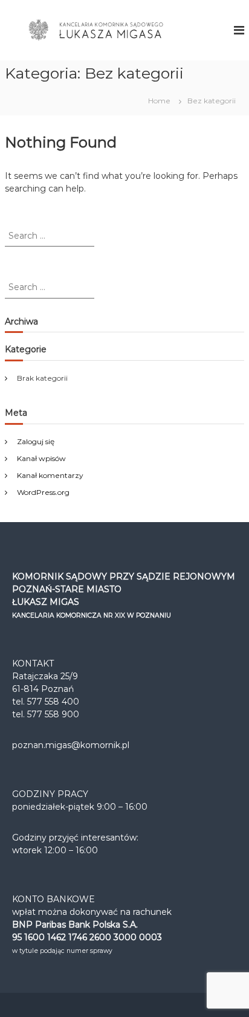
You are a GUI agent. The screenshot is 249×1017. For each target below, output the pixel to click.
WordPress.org (43, 492)
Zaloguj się (35, 441)
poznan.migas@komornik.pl (70, 745)
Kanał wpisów (41, 458)
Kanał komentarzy (50, 475)
